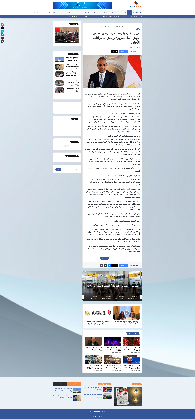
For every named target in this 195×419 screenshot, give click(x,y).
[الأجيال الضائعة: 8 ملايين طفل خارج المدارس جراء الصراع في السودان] (59, 83)
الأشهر (60, 384)
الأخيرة (74, 384)
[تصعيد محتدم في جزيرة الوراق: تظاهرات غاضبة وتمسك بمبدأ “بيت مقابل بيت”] (112, 359)
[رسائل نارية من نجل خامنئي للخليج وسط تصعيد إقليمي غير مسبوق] (59, 67)
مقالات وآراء (68, 12)
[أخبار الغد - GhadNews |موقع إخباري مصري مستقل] (135, 4)
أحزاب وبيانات (87, 12)
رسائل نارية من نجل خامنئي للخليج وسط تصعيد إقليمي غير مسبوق (72, 66)
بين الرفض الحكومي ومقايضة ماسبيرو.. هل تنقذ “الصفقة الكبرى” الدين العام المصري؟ (72, 59)
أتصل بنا (122, 16)
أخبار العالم (104, 12)
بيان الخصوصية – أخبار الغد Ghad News (111, 16)
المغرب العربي (112, 12)
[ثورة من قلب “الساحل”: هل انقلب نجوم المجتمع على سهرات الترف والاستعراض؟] (112, 341)
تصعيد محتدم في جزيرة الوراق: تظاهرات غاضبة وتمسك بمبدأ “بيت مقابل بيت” (113, 367)
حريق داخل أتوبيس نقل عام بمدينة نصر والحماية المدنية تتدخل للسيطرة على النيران (104, 286)
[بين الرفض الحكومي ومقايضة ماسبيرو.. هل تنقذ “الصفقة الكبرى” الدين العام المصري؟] (59, 59)
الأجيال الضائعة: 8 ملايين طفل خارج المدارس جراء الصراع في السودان (72, 82)
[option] (104, 286)
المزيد (33, 12)
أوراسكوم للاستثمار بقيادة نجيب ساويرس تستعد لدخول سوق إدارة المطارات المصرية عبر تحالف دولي (94, 367)
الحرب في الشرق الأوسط (43, 12)
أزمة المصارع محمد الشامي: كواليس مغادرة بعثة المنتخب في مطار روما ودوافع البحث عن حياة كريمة (131, 367)
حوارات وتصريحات (77, 12)
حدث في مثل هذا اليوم (57, 12)
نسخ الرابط (104, 258)
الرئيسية (137, 26)
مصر (130, 12)
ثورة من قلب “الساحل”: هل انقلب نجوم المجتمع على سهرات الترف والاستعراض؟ (113, 349)
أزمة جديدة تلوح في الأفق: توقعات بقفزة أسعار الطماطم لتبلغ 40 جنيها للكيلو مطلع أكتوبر (132, 349)
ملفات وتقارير (95, 12)
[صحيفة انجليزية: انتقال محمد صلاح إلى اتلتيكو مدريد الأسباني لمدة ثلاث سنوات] (107, 389)
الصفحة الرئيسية (137, 12)
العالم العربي (122, 12)
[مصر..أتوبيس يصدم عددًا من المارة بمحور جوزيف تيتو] (107, 396)
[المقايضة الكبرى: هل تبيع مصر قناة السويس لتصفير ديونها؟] (93, 341)
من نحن (127, 16)
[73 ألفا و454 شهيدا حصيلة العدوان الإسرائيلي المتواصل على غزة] (59, 90)
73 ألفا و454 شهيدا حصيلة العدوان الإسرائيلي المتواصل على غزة (72, 90)
